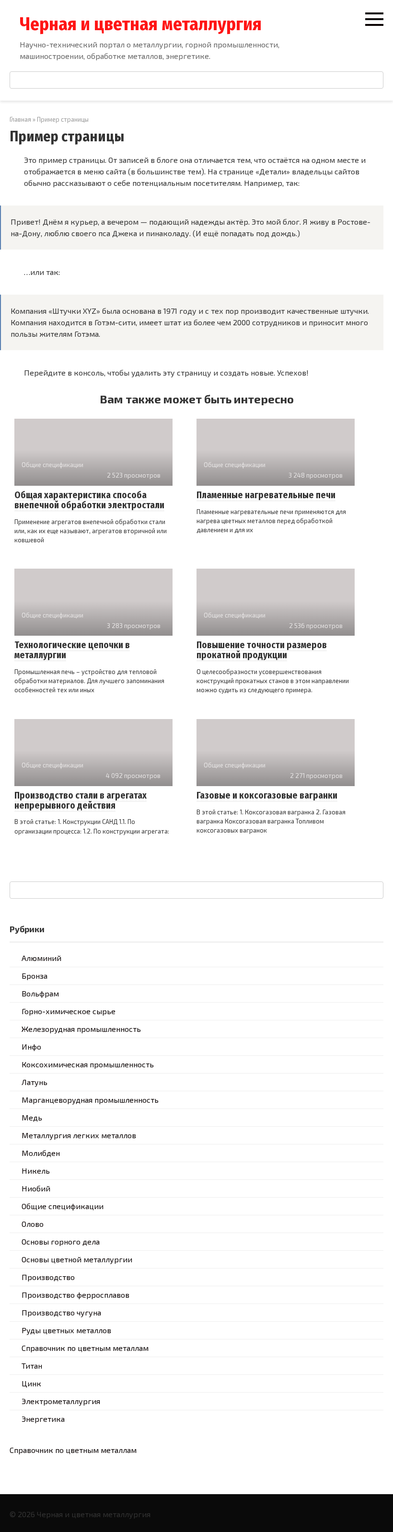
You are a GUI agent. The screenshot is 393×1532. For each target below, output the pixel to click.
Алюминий (41, 957)
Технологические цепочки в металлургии (72, 650)
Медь (32, 1117)
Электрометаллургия (61, 1401)
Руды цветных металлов (66, 1330)
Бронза (34, 975)
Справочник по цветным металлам (85, 1347)
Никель (36, 1170)
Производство (48, 1276)
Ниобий (36, 1188)
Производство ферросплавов (75, 1294)
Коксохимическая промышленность (88, 1064)
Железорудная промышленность (81, 1028)
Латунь (34, 1081)
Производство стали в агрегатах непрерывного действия (80, 800)
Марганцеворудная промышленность (90, 1099)
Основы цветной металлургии (77, 1259)
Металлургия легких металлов (79, 1135)
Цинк (31, 1383)
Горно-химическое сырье (69, 1011)
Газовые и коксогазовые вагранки (266, 795)
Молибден (41, 1152)
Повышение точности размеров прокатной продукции (261, 650)
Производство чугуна (61, 1312)
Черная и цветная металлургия (141, 24)
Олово (33, 1223)
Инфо (31, 1046)
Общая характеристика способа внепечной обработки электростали (89, 500)
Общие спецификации (63, 1206)
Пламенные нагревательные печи (265, 495)
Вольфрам (40, 993)
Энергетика (43, 1418)
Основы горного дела (61, 1241)
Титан (32, 1365)
